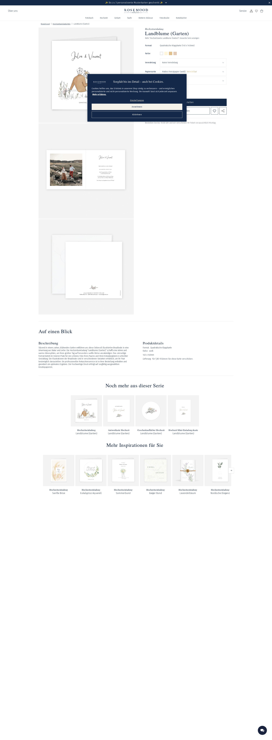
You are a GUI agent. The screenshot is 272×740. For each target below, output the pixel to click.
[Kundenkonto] (251, 11)
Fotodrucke (164, 18)
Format (148, 45)
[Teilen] (223, 111)
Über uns (13, 10)
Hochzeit (104, 18)
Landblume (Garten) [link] (81, 24)
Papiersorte (150, 71)
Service (242, 10)
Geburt (117, 18)
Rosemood (45, 24)
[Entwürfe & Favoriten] (256, 11)
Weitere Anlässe (146, 18)
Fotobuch (89, 18)
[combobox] (193, 63)
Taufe (129, 18)
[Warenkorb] (261, 11)
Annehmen (137, 107)
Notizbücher (181, 18)
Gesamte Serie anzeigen (189, 38)
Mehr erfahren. (99, 94)
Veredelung (150, 62)
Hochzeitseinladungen (61, 24)
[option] (161, 53)
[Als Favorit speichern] (214, 111)
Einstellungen (137, 100)
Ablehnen (137, 114)
